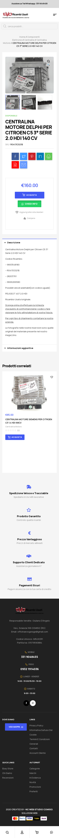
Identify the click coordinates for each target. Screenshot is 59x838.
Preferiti (33, 791)
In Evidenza (35, 777)
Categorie (34, 768)
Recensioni (7, 777)
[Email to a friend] (23, 164)
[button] (29, 204)
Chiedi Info (31, 203)
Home (22, 36)
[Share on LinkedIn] (40, 156)
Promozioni (35, 786)
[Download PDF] (15, 164)
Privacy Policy (36, 725)
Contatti (33, 748)
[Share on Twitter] (23, 156)
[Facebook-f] (26, 703)
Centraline (29, 39)
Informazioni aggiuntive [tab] (20, 348)
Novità (32, 782)
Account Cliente (37, 752)
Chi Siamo (7, 773)
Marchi (32, 773)
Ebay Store (7, 768)
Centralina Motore (13, 426)
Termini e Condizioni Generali (39, 741)
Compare (31, 218)
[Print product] (48, 156)
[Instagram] (33, 703)
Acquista (31, 195)
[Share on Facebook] (15, 156)
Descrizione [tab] (13, 242)
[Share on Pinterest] (32, 156)
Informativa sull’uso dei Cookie (40, 732)
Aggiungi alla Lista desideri (31, 212)
